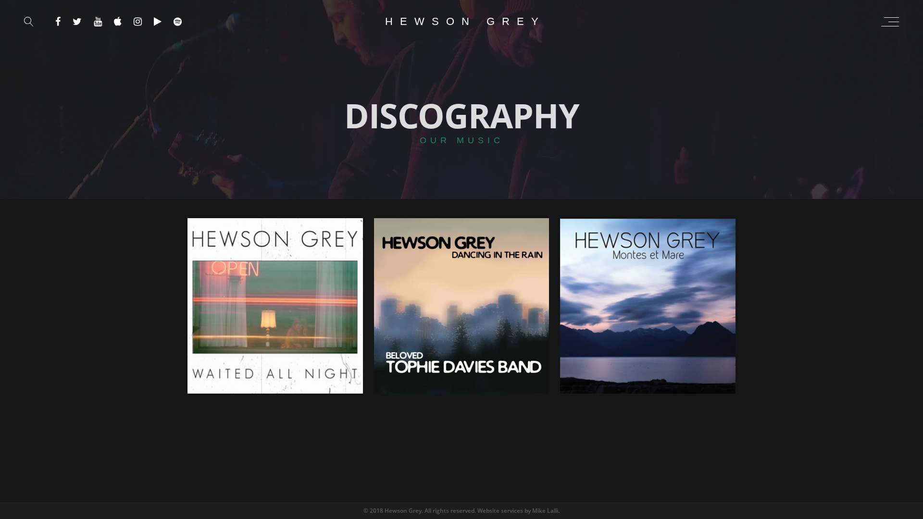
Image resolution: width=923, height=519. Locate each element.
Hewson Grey (465, 21)
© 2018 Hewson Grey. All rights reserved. (420, 511)
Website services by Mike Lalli (517, 511)
